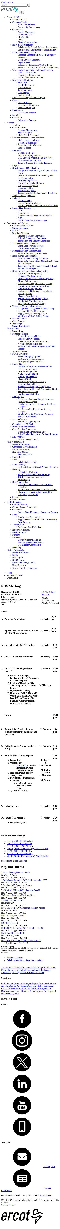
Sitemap (4, 1205)
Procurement (17, 110)
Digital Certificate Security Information (35, 215)
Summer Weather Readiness (30, 542)
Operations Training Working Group (34, 286)
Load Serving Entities (27, 180)
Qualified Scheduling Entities (31, 183)
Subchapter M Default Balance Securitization (38, 47)
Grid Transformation (27, 72)
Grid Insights (23, 92)
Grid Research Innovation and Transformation (32, 70)
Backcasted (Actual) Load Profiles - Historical (38, 467)
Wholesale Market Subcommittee (26, 306)
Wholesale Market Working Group (33, 316)
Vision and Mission (26, 24)
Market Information (15, 442)
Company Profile (19, 22)
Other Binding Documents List (31, 432)
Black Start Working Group (30, 273)
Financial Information (27, 42)
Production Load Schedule (29, 527)
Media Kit (22, 82)
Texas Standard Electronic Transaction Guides (38, 389)
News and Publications (22, 80)
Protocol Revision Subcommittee (26, 251)
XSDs (20, 218)
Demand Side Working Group (31, 311)
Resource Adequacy (21, 530)
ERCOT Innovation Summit (30, 77)
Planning (16, 535)
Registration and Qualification (25, 168)
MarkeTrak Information (28, 135)
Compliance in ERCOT (22, 424)
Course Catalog (25, 200)
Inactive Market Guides (28, 394)
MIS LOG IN (7, 2)
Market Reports (19, 499)
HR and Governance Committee (32, 238)
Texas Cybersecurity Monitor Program (35, 163)
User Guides (23, 213)
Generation (17, 509)
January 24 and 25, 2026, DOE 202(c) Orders (38, 67)
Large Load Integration (28, 185)
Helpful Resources (26, 85)
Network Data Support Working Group (35, 283)
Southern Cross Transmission (31, 359)
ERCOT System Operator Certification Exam (38, 205)
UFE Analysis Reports (28, 494)
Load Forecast (24, 522)
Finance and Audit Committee (31, 236)
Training (16, 198)
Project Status (38, 983)
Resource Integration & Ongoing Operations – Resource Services (26, 989)
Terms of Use (46, 1195)
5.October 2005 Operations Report (16, 885)
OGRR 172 (21, 765)
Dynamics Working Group (29, 276)
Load (14, 514)
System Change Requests (29, 422)
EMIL (15, 555)
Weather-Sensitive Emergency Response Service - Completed (35, 415)
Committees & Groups (33, 967)
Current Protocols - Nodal (29, 336)
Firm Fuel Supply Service (29, 155)
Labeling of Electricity (28, 462)
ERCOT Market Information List (15, 988)
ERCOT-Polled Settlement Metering (34, 474)
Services (10, 122)
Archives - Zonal (19, 351)
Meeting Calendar (20, 228)
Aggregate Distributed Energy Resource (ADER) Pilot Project (35, 400)
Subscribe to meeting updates (14, 861)
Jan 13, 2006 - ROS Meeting (19, 851)
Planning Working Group (29, 296)
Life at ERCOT (25, 102)
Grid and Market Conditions (24, 568)
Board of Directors (26, 32)
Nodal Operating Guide (28, 374)
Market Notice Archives (28, 140)
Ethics (20, 40)
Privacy (12, 1205)
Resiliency (16, 537)
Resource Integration (27, 190)
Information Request (27, 120)
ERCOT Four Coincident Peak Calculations (37, 489)
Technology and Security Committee (34, 241)
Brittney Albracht (49, 593)
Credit (20, 173)
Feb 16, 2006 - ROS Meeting (20, 853)
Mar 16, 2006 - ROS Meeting (27, 856)
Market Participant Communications (28, 138)
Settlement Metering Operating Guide (34, 386)
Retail (14, 459)
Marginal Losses (25, 454)
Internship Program (26, 107)
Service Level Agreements (23, 195)
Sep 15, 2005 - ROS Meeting (20, 841)
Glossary (15, 972)
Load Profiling (18, 464)
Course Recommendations (29, 203)
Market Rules (13, 329)
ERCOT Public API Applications (32, 220)
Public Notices (24, 148)
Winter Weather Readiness (29, 540)
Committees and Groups (17, 223)
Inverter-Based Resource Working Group (36, 278)
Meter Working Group (28, 281)
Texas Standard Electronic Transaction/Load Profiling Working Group (37, 267)
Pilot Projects (18, 396)
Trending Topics (25, 90)
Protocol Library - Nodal (29, 339)
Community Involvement (29, 27)
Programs (16, 150)
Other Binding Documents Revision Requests (38, 434)
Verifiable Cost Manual (28, 391)
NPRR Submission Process (30, 344)
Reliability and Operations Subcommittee (30, 271)
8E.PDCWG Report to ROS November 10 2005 (22, 928)
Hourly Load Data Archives (30, 517)
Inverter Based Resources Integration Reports (38, 512)
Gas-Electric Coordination (29, 545)
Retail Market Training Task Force (33, 258)
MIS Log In (17, 557)
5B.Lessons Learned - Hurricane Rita (17, 895)
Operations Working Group (30, 288)
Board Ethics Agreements (29, 60)
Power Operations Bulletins (30, 145)
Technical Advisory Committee (26, 243)
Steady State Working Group (30, 301)
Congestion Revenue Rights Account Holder (37, 170)
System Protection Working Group (33, 298)
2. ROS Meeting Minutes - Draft (15, 872)
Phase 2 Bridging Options (29, 356)
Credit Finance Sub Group (29, 248)
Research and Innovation (29, 75)
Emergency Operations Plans (30, 361)
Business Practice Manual (23, 427)
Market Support (25, 133)
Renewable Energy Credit (29, 160)
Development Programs (28, 105)
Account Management (27, 130)
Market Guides (18, 364)
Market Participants (20, 326)
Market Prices (18, 457)
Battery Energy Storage (28, 439)
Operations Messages (27, 143)
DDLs (20, 210)
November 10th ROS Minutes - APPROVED (21, 940)
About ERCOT (13, 17)
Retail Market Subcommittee (24, 256)
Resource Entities (25, 188)
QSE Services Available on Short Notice (35, 158)
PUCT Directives (20, 354)
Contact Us (17, 117)
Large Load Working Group (30, 246)
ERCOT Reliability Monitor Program (28, 97)
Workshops (17, 324)
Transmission (18, 525)
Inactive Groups (19, 318)
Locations (16, 115)
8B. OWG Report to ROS (12, 915)
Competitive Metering (27, 472)
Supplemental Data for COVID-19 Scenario (37, 520)
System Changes (19, 419)
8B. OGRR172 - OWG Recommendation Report (23, 908)
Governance (17, 29)
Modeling (16, 547)
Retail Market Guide (27, 384)
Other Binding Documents (24, 429)
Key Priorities (18, 437)
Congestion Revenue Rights (24, 447)
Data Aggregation (20, 482)
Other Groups (18, 321)
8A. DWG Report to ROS (12, 900)
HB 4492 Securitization (22, 45)
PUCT (15, 231)
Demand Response (26, 153)
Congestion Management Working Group (36, 308)
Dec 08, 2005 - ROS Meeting (27, 848)
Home (9, 573)
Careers (15, 100)
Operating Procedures (27, 376)
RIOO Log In (18, 560)
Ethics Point (6, 983)
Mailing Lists (49, 1166)
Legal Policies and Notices (24, 52)
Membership (23, 37)
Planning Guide (25, 379)
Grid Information (14, 502)
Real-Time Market (20, 452)
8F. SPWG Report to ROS (13, 933)
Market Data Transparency (24, 208)
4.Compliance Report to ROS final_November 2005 (24, 880)
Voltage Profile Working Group (31, 303)
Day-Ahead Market (20, 449)
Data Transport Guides (28, 369)
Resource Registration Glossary (32, 381)
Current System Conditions (24, 507)
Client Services (19, 127)
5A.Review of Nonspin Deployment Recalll (20, 890)
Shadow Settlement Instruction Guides (35, 492)
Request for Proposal (27, 112)
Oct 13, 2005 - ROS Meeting (19, 843)
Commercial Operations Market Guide (35, 366)
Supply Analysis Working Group (32, 313)
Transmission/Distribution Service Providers (37, 193)
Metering (16, 469)
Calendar (40, 972)
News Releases (24, 87)
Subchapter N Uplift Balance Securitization (37, 50)
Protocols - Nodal (20, 334)
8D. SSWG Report (9, 923)
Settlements (17, 497)
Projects (15, 165)
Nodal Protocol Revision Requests (33, 341)
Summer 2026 (24, 95)
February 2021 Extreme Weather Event (35, 65)
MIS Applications (20, 986)
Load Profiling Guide (27, 371)
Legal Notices (24, 62)
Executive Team (25, 35)
